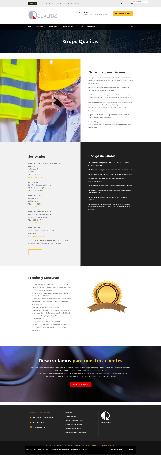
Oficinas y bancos (70, 417)
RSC (82, 27)
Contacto (91, 27)
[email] (121, 4)
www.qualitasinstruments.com (39, 223)
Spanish (138, 1)
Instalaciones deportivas (73, 429)
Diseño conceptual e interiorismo (75, 433)
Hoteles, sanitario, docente (74, 425)
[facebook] (125, 4)
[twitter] (132, 4)
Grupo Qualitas (68, 27)
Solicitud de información (122, 13)
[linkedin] (128, 4)
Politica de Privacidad (89, 445)
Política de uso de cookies (106, 445)
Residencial (68, 413)
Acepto (130, 449)
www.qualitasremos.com (37, 207)
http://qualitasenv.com (36, 236)
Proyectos (53, 27)
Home (30, 27)
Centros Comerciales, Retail (74, 421)
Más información (116, 449)
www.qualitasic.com (35, 177)
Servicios (39, 27)
